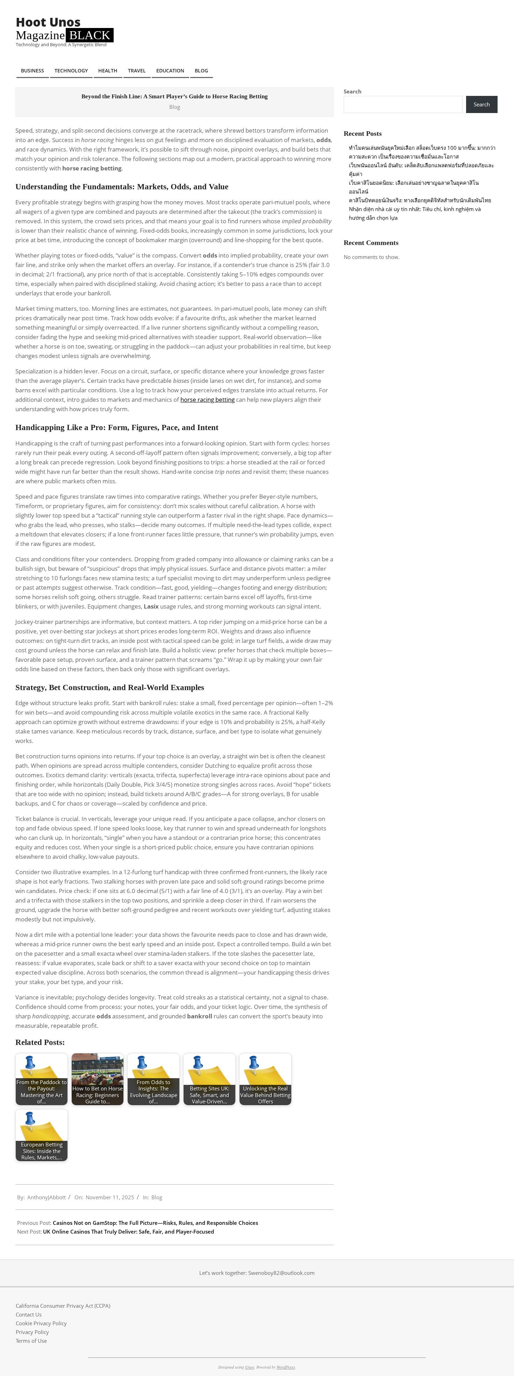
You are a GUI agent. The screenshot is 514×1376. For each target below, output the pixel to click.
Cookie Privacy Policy (41, 1323)
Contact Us (29, 1314)
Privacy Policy (32, 1331)
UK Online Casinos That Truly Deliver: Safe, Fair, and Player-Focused (128, 1231)
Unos (249, 1367)
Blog (174, 106)
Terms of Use (31, 1340)
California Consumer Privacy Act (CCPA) (63, 1305)
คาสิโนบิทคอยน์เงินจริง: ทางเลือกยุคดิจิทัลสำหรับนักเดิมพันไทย (420, 200)
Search (353, 91)
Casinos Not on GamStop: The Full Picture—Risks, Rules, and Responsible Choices (155, 1222)
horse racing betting (207, 399)
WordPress (286, 1367)
